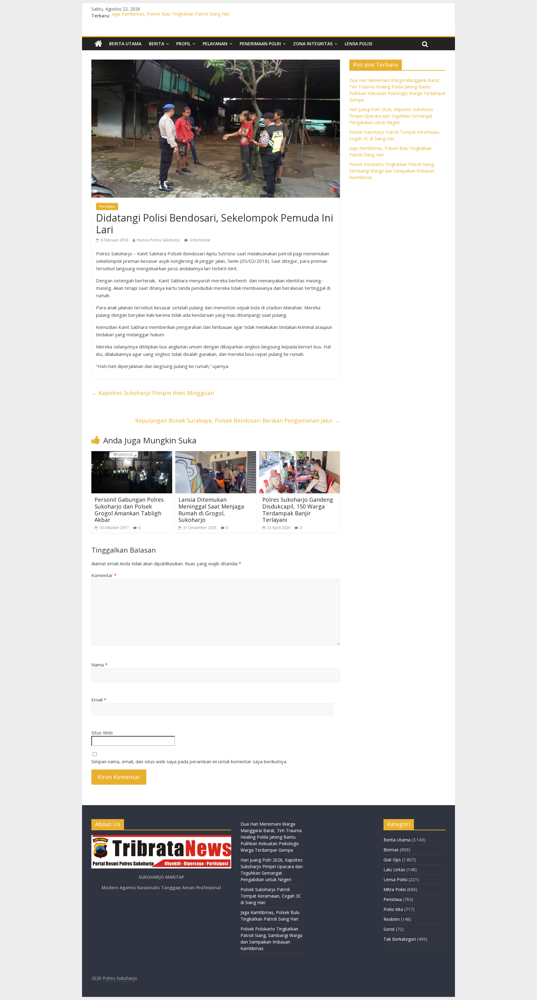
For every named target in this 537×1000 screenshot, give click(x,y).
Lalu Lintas (394, 869)
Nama (99, 664)
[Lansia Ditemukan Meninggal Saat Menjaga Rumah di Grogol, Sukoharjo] (215, 454)
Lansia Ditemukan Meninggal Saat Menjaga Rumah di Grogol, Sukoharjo (211, 509)
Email (98, 700)
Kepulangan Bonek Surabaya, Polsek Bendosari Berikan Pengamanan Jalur (237, 420)
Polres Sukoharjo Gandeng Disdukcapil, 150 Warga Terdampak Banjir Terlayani (297, 509)
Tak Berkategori (399, 939)
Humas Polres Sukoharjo (158, 240)
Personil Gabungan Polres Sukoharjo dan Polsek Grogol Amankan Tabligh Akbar (129, 509)
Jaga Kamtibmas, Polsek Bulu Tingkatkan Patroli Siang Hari (171, 16)
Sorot (389, 929)
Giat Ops (392, 860)
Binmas (391, 850)
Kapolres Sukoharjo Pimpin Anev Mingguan (152, 393)
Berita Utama (125, 44)
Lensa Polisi (358, 44)
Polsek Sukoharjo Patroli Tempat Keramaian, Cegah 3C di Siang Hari (271, 895)
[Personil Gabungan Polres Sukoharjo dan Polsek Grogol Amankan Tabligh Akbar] (131, 454)
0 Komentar (200, 240)
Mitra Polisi (394, 889)
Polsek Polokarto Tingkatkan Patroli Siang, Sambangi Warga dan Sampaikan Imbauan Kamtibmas (392, 170)
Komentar (104, 575)
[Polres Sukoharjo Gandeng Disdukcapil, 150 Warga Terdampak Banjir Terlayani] (299, 454)
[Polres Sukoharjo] (98, 43)
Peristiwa (107, 206)
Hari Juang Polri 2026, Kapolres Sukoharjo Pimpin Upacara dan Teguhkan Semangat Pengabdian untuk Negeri (391, 115)
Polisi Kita (393, 909)
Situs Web (102, 732)
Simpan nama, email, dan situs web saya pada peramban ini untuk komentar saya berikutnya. (189, 761)
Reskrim (391, 919)
